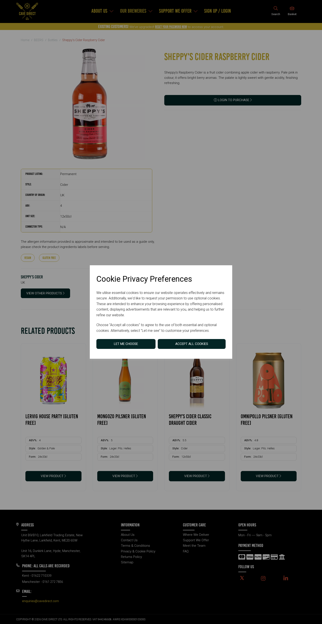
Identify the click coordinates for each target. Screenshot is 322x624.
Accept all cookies (191, 344)
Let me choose (126, 344)
